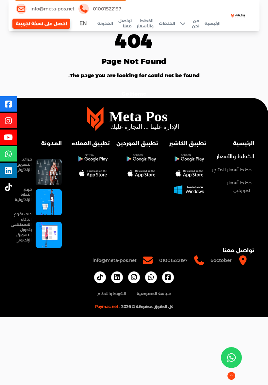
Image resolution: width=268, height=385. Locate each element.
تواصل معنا (125, 23)
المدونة (105, 23)
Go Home (134, 94)
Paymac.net (106, 306)
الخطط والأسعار (145, 23)
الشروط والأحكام (111, 293)
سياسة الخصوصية (154, 293)
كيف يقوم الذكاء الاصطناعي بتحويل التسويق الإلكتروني (21, 226)
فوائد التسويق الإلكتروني (24, 164)
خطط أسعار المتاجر (232, 170)
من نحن (195, 23)
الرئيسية (213, 23)
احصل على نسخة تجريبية (41, 23)
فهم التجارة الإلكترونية (23, 194)
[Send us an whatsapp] (231, 357)
